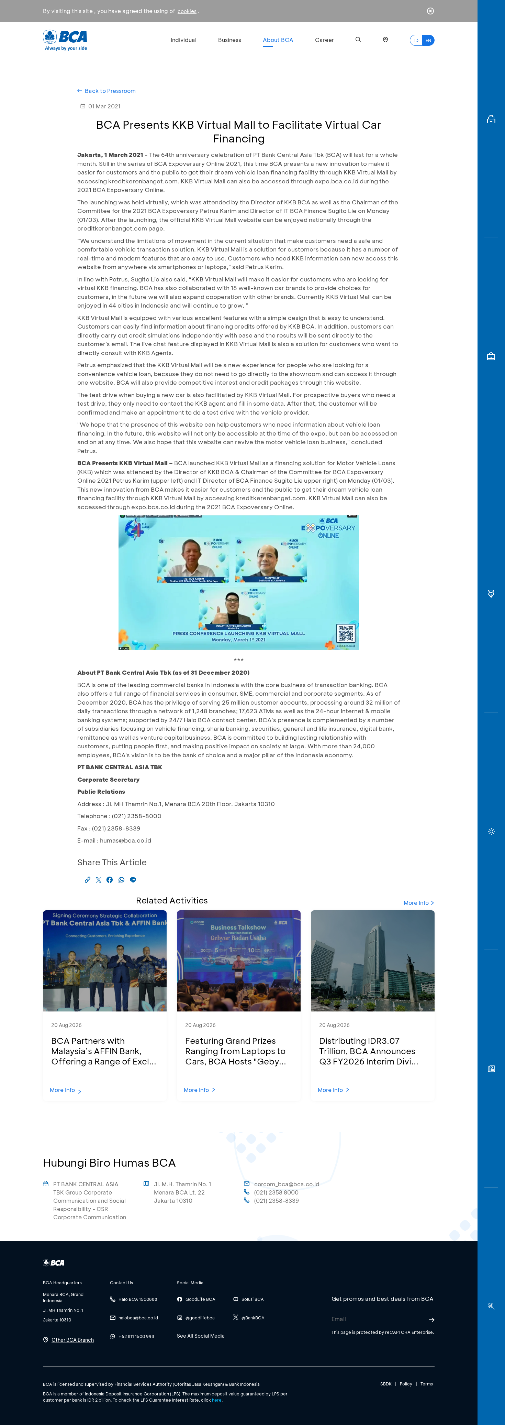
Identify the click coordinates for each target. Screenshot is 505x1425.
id (416, 40)
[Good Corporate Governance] (491, 593)
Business (229, 39)
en (428, 40)
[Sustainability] (491, 831)
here (217, 1400)
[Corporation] (491, 118)
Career (324, 39)
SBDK (386, 1383)
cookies (187, 11)
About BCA (278, 39)
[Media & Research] (491, 1306)
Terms (426, 1383)
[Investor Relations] (491, 356)
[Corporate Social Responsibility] (491, 1068)
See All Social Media (201, 1335)
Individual (184, 39)
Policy (406, 1383)
